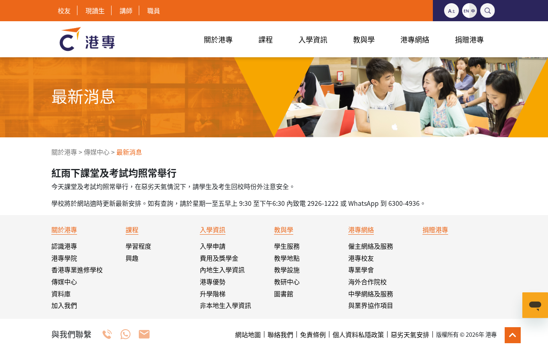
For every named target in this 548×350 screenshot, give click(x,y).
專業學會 (361, 269)
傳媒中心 (97, 152)
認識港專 (64, 246)
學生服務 (287, 246)
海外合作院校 (367, 281)
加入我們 (64, 305)
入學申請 (212, 246)
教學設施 (287, 269)
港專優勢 (212, 281)
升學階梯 (212, 293)
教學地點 (287, 258)
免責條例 (313, 334)
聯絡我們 (280, 334)
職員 (153, 10)
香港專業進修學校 (77, 269)
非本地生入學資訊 (225, 305)
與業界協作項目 (370, 305)
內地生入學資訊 (222, 269)
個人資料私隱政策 (358, 334)
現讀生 (95, 10)
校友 (64, 10)
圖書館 (283, 293)
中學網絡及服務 (370, 293)
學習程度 (138, 246)
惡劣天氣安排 (410, 334)
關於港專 (64, 152)
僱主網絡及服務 (370, 246)
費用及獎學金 (219, 258)
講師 (126, 10)
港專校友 (361, 258)
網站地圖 (248, 334)
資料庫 (61, 293)
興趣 (132, 258)
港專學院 (64, 258)
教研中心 (287, 281)
